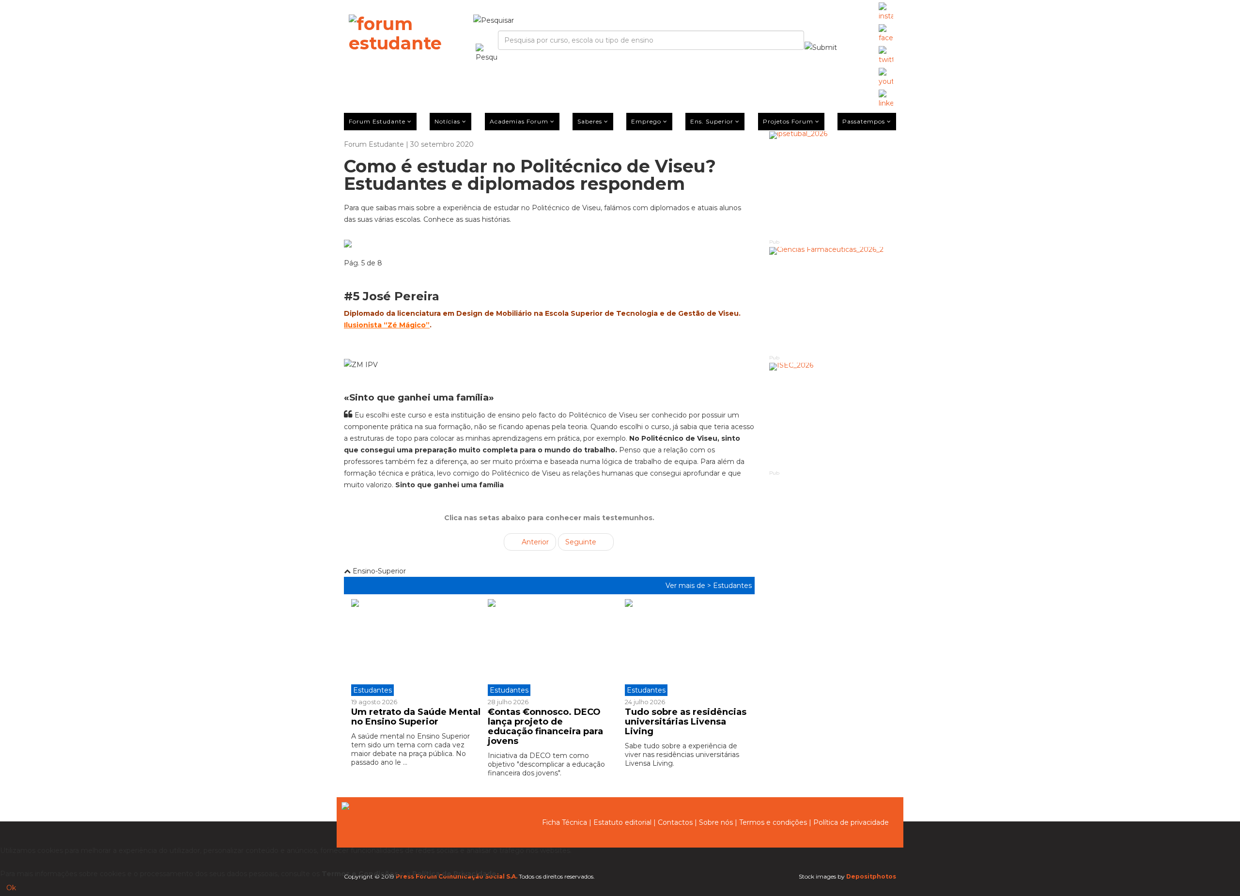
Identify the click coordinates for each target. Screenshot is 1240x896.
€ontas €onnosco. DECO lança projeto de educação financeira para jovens (545, 726)
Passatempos (863, 121)
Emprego (646, 121)
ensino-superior (378, 571)
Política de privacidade (851, 822)
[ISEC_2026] (833, 416)
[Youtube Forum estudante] (886, 77)
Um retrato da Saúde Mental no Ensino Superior (415, 717)
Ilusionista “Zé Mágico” (387, 325)
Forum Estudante (377, 121)
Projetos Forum (788, 121)
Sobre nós (716, 822)
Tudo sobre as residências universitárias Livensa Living (685, 722)
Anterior (534, 542)
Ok (11, 887)
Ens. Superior (711, 121)
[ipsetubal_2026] (833, 184)
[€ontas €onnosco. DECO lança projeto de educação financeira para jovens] (549, 647)
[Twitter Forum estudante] (886, 55)
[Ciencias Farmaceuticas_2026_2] (833, 300)
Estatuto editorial (622, 822)
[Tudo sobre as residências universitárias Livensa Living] (686, 647)
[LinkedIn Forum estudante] (886, 99)
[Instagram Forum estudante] (886, 12)
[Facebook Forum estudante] (886, 34)
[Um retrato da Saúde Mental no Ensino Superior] (415, 647)
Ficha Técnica (564, 822)
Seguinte (581, 542)
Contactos (675, 822)
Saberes (589, 121)
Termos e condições (773, 822)
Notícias (447, 121)
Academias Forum (519, 121)
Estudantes (732, 585)
